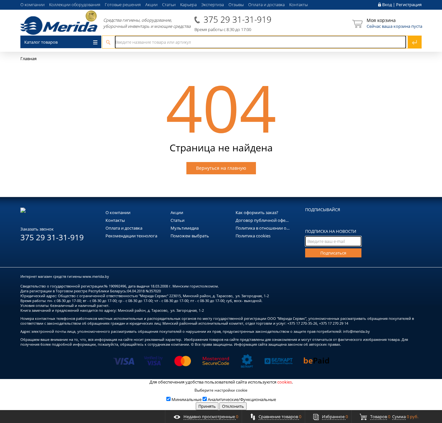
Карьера (188, 4)
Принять (207, 406)
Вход (387, 4)
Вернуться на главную (221, 168)
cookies (284, 382)
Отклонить (233, 406)
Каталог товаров (41, 42)
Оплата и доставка (266, 4)
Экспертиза (212, 4)
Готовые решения (123, 4)
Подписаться (333, 253)
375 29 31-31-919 (237, 19)
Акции (151, 4)
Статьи (169, 4)
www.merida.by (96, 276)
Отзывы (236, 4)
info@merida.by (356, 331)
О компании (32, 4)
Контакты (298, 4)
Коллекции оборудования (74, 4)
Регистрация (409, 4)
